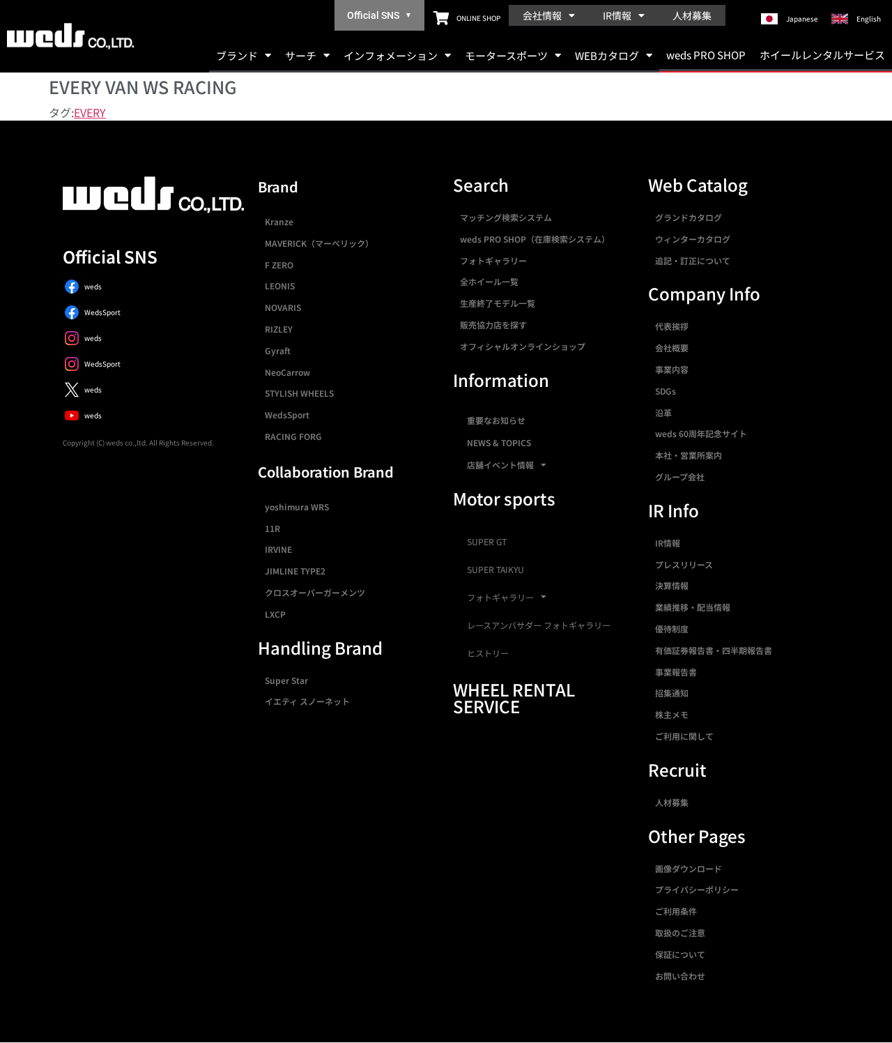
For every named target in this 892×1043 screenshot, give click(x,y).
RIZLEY (279, 329)
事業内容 (672, 369)
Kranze (279, 221)
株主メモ (672, 714)
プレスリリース (684, 564)
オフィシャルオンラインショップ (522, 346)
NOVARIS (283, 307)
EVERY (90, 112)
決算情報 (672, 585)
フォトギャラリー (493, 260)
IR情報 (617, 15)
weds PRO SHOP (706, 54)
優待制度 (672, 628)
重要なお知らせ (496, 420)
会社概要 (672, 347)
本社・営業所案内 (688, 455)
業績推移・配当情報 (692, 607)
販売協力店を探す (493, 324)
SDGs (665, 391)
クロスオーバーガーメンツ (315, 592)
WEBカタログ (607, 55)
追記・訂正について (692, 260)
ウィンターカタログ (692, 239)
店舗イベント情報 (500, 465)
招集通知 (672, 693)
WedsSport (287, 414)
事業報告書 (676, 672)
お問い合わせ (680, 976)
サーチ (300, 55)
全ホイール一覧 (489, 281)
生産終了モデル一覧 (497, 303)
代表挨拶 (672, 326)
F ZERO (279, 265)
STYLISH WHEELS (299, 393)
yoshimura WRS (297, 506)
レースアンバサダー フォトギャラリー (538, 625)
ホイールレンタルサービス (822, 54)
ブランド (237, 55)
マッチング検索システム (506, 217)
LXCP (275, 614)
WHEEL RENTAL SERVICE (514, 697)
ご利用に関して (684, 736)
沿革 (663, 412)
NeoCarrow (287, 372)
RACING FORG (293, 436)
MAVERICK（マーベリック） (319, 243)
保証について (680, 954)
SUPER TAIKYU (495, 569)
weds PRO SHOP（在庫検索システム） (535, 239)
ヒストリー (488, 653)
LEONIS (280, 285)
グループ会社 (680, 476)
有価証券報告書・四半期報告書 (713, 650)
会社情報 (542, 15)
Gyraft (278, 350)
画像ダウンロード (688, 868)
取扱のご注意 (680, 932)
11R (272, 528)
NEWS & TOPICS (499, 442)
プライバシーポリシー (697, 889)
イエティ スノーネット (307, 701)
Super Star (286, 680)
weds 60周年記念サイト (701, 433)
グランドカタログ (688, 217)
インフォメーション (391, 55)
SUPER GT (487, 541)
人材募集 (692, 15)
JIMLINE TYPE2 (295, 571)
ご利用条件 (676, 911)
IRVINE (278, 549)
